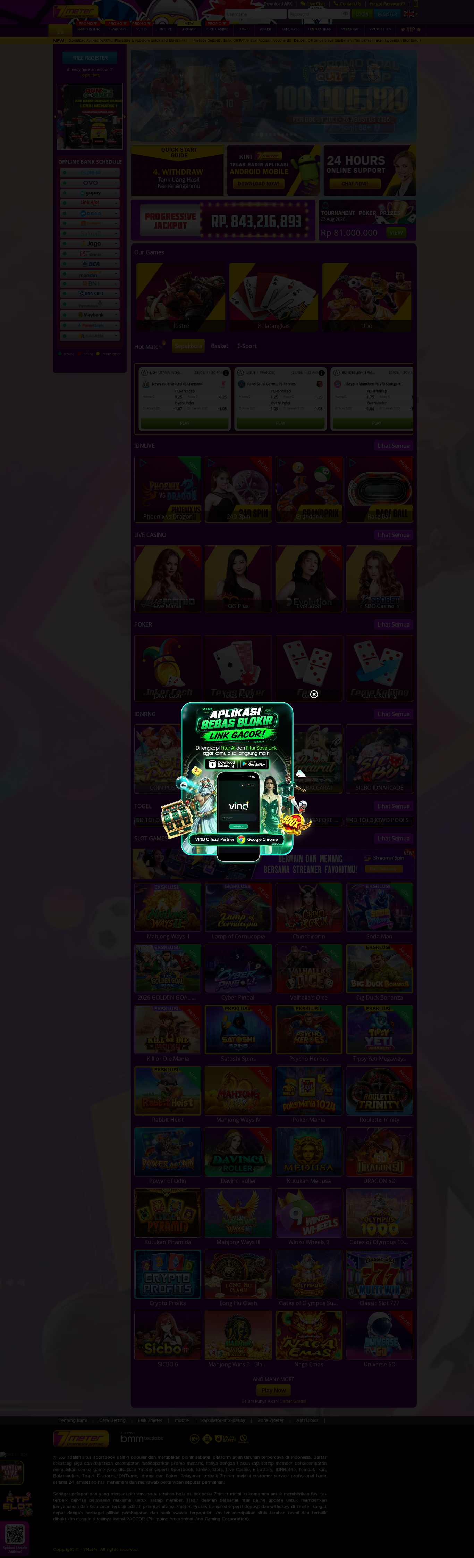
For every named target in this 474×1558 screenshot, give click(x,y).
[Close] (314, 695)
